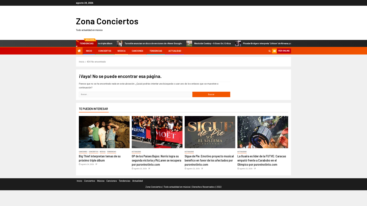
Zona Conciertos (107, 21)
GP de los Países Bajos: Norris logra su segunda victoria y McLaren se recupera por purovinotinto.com (156, 160)
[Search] (269, 51)
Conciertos (104, 51)
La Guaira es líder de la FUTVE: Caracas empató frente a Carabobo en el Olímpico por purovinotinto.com (261, 160)
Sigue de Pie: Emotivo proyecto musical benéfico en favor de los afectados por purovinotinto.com (209, 160)
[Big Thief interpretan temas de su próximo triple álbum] (104, 132)
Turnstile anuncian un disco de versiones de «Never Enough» (146, 43)
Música (121, 51)
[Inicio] (79, 51)
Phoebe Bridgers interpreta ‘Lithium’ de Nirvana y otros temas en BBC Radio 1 (273, 43)
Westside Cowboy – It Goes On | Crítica (205, 43)
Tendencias (156, 51)
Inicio (89, 51)
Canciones (137, 51)
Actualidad (174, 51)
